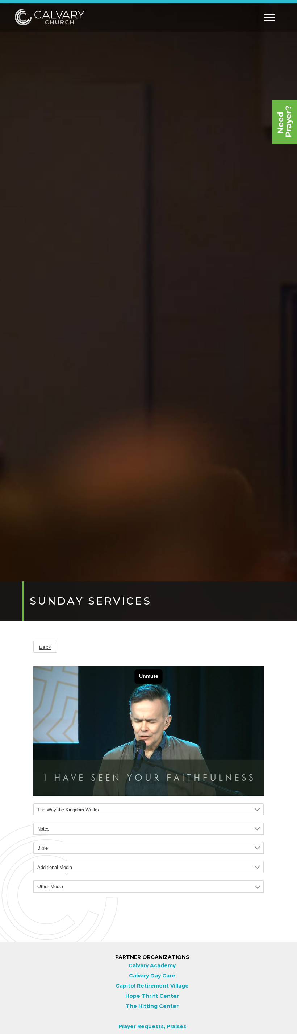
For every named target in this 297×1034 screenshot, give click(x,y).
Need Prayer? (284, 122)
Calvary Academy (152, 965)
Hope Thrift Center (152, 996)
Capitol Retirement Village (152, 985)
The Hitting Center (152, 1006)
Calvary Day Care (152, 975)
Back (45, 647)
